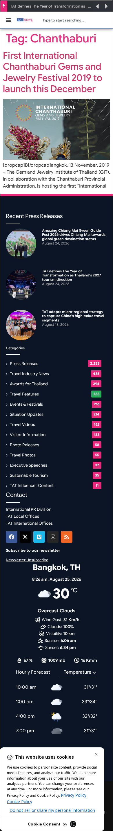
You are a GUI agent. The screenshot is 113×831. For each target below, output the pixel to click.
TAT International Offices (29, 523)
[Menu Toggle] (9, 20)
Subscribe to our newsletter (33, 550)
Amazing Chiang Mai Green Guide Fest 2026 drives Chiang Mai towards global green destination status (73, 234)
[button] (97, 6)
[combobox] (75, 20)
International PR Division (28, 509)
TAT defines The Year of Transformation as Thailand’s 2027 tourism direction (51, 6)
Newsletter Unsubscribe (27, 559)
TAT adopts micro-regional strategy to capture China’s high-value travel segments (73, 316)
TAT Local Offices (22, 516)
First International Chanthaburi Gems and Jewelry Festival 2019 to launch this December (52, 72)
